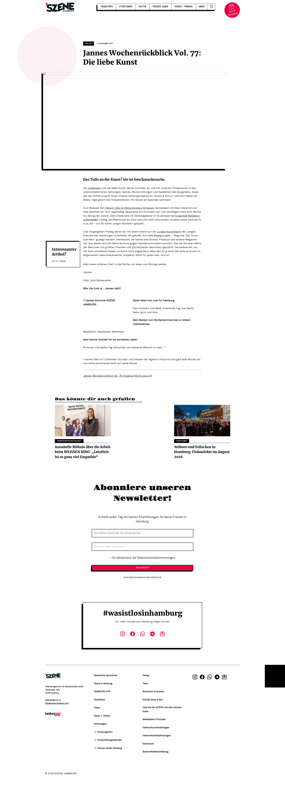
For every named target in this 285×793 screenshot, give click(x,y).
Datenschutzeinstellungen (155, 728)
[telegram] (152, 634)
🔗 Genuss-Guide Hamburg (108, 748)
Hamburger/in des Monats (69, 441)
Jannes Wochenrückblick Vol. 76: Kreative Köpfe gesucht (117, 376)
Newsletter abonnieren (105, 675)
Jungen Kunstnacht (169, 232)
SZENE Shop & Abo (152, 700)
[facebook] (132, 634)
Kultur (88, 43)
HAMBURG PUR (102, 692)
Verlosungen (100, 724)
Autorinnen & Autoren (153, 692)
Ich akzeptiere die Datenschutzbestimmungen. (143, 558)
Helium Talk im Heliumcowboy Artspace (129, 208)
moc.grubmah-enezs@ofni (57, 703)
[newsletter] (162, 634)
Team (145, 684)
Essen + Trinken (102, 716)
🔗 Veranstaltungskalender (108, 740)
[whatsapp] (142, 634)
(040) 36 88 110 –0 (53, 700)
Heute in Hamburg (103, 684)
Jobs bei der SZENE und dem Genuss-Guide (162, 709)
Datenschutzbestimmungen (156, 736)
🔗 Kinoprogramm (103, 732)
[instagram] (123, 634)
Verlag (145, 675)
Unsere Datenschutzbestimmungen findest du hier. (142, 577)
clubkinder (94, 188)
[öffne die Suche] (211, 7)
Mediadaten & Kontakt (154, 719)
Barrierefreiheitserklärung (155, 752)
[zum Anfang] (275, 676)
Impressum (148, 744)
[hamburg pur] (53, 715)
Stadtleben (181, 441)
